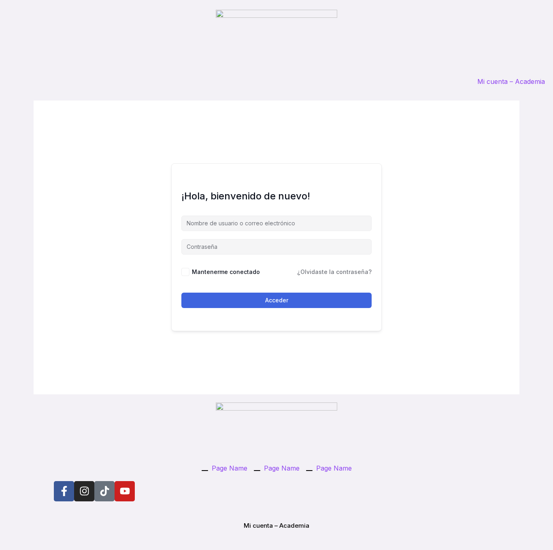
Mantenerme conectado (226, 271)
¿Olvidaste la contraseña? (334, 271)
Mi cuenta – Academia (511, 81)
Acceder (276, 300)
